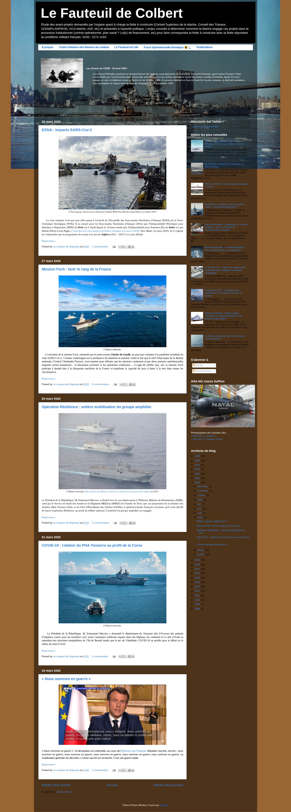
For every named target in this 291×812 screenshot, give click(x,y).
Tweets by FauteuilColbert (205, 126)
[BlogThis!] (123, 247)
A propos (47, 47)
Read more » (49, 241)
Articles (199, 365)
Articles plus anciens (168, 785)
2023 (198, 469)
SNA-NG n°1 (203, 436)
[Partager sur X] (126, 247)
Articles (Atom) (64, 792)
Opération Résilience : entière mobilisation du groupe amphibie (96, 407)
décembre (203, 486)
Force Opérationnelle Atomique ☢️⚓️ (167, 47)
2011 (197, 595)
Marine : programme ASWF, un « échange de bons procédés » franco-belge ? (224, 144)
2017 (198, 569)
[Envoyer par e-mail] (120, 247)
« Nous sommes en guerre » (66, 679)
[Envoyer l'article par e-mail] (113, 246)
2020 (198, 482)
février (201, 550)
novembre (203, 491)
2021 (198, 478)
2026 (198, 456)
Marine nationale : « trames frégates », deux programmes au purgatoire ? (225, 248)
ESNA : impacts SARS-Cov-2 (67, 130)
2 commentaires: (101, 523)
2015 (198, 578)
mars (200, 517)
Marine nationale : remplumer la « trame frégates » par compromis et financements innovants (226, 227)
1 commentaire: (100, 246)
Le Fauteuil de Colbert (112, 13)
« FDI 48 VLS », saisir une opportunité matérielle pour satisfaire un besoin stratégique (225, 270)
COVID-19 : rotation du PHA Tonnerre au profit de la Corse (92, 545)
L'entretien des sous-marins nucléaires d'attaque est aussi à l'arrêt (105, 231)
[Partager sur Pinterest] (133, 247)
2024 (198, 465)
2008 (198, 609)
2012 (198, 591)
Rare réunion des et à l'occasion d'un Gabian (117, 491)
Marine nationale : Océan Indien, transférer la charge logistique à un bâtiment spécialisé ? (223, 316)
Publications (205, 47)
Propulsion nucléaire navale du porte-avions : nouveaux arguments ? (225, 205)
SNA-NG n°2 (207, 439)
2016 (198, 573)
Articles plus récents (56, 785)
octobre (201, 495)
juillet (200, 499)
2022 (198, 474)
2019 (198, 560)
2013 (198, 586)
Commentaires (203, 371)
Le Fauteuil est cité (126, 47)
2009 (198, 604)
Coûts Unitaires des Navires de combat (84, 47)
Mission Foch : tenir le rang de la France (76, 269)
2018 (198, 564)
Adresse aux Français (134, 751)
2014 (198, 582)
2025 (198, 460)
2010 (198, 600)
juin (199, 504)
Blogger (164, 805)
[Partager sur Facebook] (129, 247)
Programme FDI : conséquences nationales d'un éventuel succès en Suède (223, 293)
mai (199, 508)
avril (199, 513)
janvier (201, 554)
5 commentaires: (101, 384)
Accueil (112, 785)
